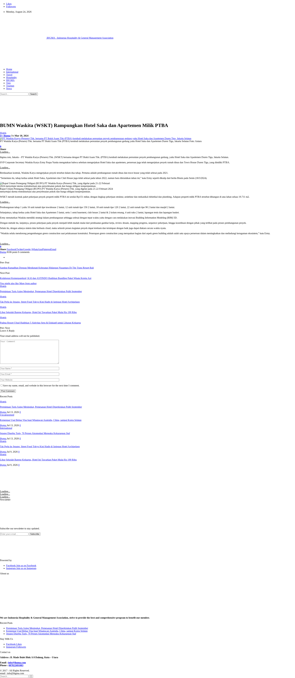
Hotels (3, 133)
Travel (9, 74)
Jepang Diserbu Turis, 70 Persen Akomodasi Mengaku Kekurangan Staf (35, 433)
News (9, 88)
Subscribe (34, 534)
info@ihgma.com (17, 662)
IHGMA (10, 80)
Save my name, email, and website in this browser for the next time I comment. (41, 385)
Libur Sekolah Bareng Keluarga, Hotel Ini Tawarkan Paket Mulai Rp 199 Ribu (38, 459)
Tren (8, 83)
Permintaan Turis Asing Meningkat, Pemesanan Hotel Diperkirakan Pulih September (41, 407)
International (12, 72)
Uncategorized (7, 415)
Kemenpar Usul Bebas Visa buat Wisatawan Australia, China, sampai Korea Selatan (40, 420)
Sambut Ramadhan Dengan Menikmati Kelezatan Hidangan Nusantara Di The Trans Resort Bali (47, 267)
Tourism (10, 85)
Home (9, 69)
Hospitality (11, 77)
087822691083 (16, 665)
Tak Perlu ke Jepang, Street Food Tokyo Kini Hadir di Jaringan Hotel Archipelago (40, 446)
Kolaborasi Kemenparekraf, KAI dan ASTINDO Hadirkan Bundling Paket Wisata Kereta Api (45, 278)
